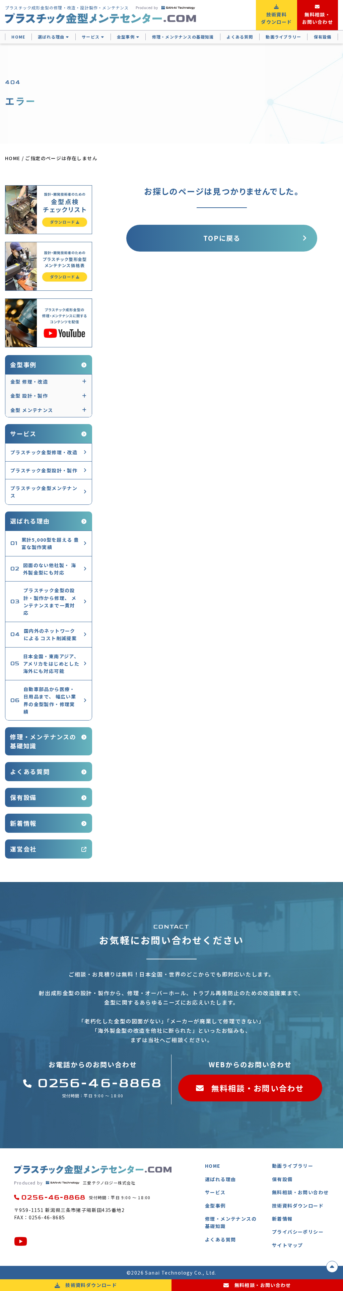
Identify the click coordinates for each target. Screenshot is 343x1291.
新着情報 (23, 823)
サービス (90, 37)
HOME (18, 37)
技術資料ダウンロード (298, 1205)
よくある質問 (239, 37)
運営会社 (23, 848)
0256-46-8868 (100, 1083)
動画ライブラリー (283, 37)
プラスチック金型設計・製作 (43, 470)
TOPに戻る (221, 238)
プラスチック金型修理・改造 (43, 452)
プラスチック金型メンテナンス (43, 492)
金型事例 (126, 37)
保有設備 (323, 37)
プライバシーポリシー (298, 1231)
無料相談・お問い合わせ (257, 1088)
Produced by (147, 7)
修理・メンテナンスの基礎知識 (183, 37)
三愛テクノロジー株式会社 (75, 1182)
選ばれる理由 (51, 37)
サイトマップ (287, 1245)
